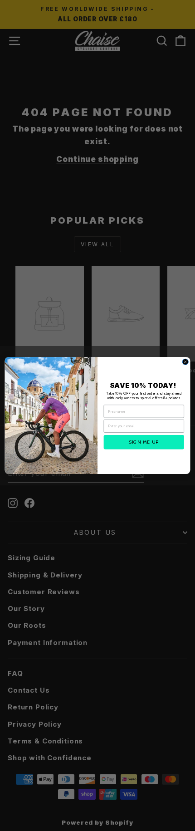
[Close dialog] (185, 362)
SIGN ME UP (144, 442)
